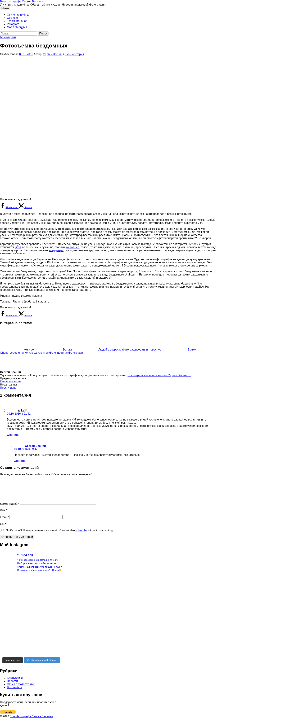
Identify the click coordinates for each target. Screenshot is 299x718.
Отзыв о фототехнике (21, 684)
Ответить (13, 434)
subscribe (81, 530)
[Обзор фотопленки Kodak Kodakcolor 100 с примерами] (7, 599)
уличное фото (47, 352)
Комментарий (9, 503)
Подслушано (8, 387)
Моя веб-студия (17, 27)
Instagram (13, 24)
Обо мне (12, 17)
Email (4, 517)
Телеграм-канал (17, 20)
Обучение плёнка (18, 14)
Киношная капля (10, 381)
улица (33, 352)
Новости (12, 681)
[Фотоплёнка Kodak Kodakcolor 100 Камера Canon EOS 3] (7, 583)
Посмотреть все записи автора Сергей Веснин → (159, 375)
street (13, 352)
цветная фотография (70, 352)
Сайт (3, 524)
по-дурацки (56, 250)
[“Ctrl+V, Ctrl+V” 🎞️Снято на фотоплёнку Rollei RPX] (39, 631)
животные (72, 247)
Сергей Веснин (35, 445)
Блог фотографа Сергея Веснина (21, 1)
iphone (4, 352)
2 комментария (74, 54)
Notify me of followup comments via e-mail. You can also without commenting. (59, 530)
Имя (3, 510)
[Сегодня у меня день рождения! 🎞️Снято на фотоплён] (7, 631)
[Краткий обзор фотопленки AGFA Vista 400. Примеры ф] (39, 647)
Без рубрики (8, 37)
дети (18, 247)
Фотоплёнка (14, 687)
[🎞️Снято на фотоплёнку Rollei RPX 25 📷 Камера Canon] (39, 615)
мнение (23, 352)
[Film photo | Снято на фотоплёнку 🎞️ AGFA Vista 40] (55, 647)
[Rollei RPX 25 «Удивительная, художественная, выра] (23, 615)
